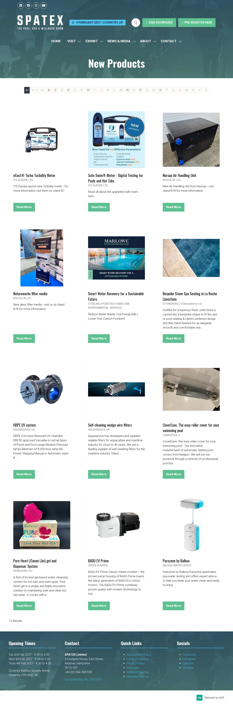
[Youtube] (43, 5)
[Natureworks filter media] (42, 286)
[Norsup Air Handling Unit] (191, 161)
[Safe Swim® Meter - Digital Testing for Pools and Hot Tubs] (116, 161)
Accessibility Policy (139, 654)
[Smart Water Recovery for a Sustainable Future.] (116, 286)
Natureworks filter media (30, 293)
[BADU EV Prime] (116, 553)
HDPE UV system (24, 425)
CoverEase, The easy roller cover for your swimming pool (191, 427)
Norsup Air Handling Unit (179, 175)
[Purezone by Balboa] (191, 553)
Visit (71, 41)
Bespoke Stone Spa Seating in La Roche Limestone (190, 296)
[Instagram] (36, 5)
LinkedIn (188, 663)
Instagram (189, 659)
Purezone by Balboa (176, 560)
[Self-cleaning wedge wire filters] (116, 419)
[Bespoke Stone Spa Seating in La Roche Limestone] (191, 286)
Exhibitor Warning (138, 672)
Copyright (133, 667)
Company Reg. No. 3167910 (83, 679)
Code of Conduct (138, 659)
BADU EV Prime (98, 560)
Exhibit (92, 41)
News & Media (119, 41)
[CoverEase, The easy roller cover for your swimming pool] (191, 419)
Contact (168, 41)
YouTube (188, 667)
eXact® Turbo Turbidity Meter (34, 175)
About (145, 41)
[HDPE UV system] (42, 419)
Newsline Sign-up (137, 676)
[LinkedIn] (20, 5)
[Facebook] (28, 5)
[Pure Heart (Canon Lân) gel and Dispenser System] (42, 553)
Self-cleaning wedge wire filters (110, 425)
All (26, 90)
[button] (135, 22)
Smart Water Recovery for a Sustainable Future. (116, 296)
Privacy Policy (136, 663)
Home (56, 41)
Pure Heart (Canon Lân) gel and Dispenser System (34, 563)
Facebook (189, 654)
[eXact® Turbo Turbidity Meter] (42, 161)
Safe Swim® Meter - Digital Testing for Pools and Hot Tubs (115, 178)
